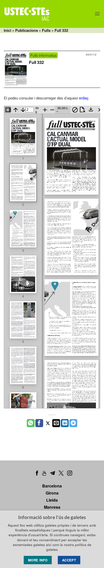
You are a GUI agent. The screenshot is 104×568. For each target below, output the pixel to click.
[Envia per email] (56, 423)
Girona (52, 493)
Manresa (52, 507)
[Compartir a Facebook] (39, 423)
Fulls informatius (43, 55)
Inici (7, 30)
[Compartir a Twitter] (48, 423)
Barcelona (52, 486)
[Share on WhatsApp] (31, 423)
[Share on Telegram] (73, 423)
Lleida (52, 500)
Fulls (46, 30)
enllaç (84, 97)
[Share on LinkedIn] (65, 423)
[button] (97, 14)
